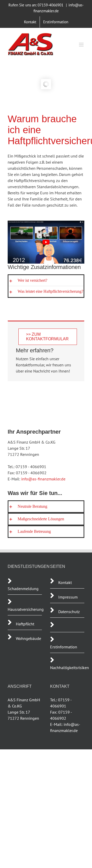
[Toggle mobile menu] (81, 44)
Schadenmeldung (24, 588)
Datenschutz (69, 611)
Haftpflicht (25, 623)
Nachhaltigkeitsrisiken (69, 667)
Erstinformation (63, 646)
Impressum (68, 597)
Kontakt (65, 582)
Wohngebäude (28, 638)
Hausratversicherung (26, 609)
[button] (46, 280)
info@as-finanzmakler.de (43, 478)
